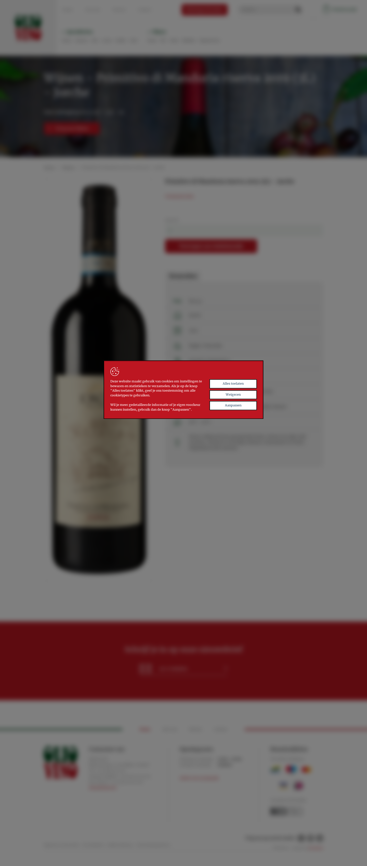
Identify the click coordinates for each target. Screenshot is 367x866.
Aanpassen (233, 405)
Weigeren (233, 394)
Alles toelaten (233, 383)
